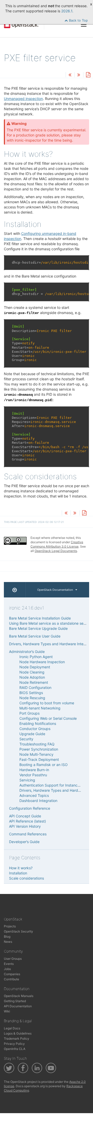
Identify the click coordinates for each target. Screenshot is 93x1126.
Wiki (7, 1011)
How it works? (21, 868)
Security (26, 739)
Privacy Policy (14, 1044)
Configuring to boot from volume (46, 703)
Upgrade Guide (32, 734)
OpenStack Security (18, 931)
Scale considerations (26, 878)
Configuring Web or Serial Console (48, 718)
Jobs (7, 969)
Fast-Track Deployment (39, 759)
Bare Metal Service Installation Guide (40, 618)
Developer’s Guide (24, 841)
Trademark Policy (16, 1038)
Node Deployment (34, 667)
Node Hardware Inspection (42, 662)
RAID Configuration (35, 687)
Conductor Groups (34, 728)
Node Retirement (33, 682)
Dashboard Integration (38, 800)
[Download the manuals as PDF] (88, 75)
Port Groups (29, 713)
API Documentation (18, 1006)
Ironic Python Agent (36, 656)
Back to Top (78, 20)
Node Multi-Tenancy (36, 754)
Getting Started (15, 1001)
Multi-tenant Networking (39, 708)
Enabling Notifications (37, 723)
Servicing (27, 780)
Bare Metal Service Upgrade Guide (38, 628)
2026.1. (67, 11)
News (8, 942)
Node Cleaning (31, 672)
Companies (12, 974)
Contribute (11, 979)
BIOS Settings (31, 692)
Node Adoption (32, 677)
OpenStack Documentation (55, 590)
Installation (18, 873)
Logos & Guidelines (18, 1033)
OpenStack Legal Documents (56, 551)
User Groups (13, 959)
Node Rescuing (32, 698)
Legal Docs (12, 1028)
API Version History (25, 826)
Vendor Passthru (33, 775)
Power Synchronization (38, 749)
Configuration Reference (29, 808)
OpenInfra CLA (14, 1049)
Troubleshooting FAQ (37, 744)
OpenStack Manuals (18, 996)
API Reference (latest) (27, 821)
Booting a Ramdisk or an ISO (43, 764)
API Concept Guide (25, 816)
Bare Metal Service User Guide (34, 636)
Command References (28, 834)
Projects (10, 926)
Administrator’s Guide (27, 651)
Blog (7, 936)
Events (9, 964)
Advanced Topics (34, 795)
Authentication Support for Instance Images (56, 785)
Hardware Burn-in (34, 770)
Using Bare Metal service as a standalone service (50, 623)
